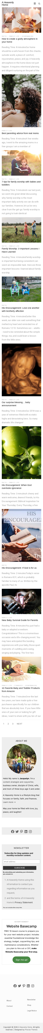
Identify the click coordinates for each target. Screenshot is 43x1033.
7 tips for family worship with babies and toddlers (21, 183)
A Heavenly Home (8, 3)
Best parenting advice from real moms (20, 133)
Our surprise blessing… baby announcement (16, 404)
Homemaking (27, 36)
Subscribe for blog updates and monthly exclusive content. (18, 854)
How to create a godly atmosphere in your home (20, 40)
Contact (10, 1006)
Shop (29, 1005)
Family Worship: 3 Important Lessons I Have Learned (20, 250)
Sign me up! (21, 960)
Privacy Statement (24, 902)
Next (19, 724)
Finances (18, 685)
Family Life (14, 36)
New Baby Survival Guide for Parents (20, 620)
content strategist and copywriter (18, 782)
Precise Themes (31, 1030)
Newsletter (31, 1000)
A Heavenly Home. (25, 1027)
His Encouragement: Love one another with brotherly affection (20, 309)
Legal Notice (32, 1011)
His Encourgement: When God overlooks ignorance (17, 486)
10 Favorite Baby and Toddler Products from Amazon (21, 689)
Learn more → (9, 802)
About (9, 1001)
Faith (4, 36)
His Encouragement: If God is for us (19, 568)
